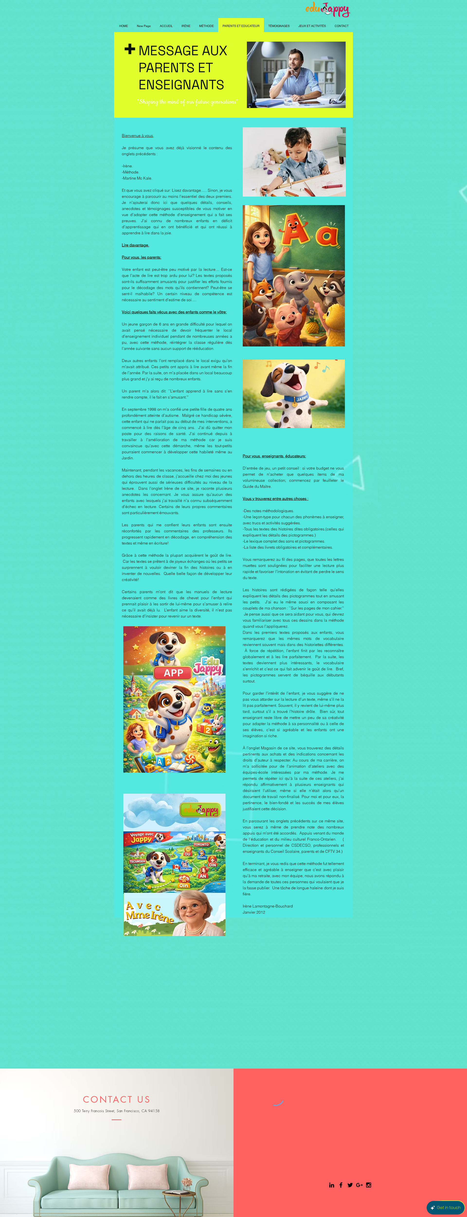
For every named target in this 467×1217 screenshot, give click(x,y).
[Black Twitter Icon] (350, 1185)
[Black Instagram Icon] (368, 1185)
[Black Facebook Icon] (340, 1185)
